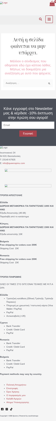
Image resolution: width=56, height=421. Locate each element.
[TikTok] (11, 409)
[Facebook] (2, 409)
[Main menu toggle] (49, 19)
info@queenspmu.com (14, 163)
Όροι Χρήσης (12, 392)
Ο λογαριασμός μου (16, 395)
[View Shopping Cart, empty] (52, 4)
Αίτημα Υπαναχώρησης (17, 402)
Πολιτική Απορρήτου (16, 385)
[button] (40, 19)
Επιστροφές (12, 388)
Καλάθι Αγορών (13, 399)
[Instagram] (6, 409)
